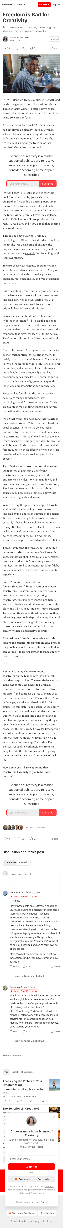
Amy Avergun (17, 892)
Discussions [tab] (27, 1072)
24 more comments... (14, 1055)
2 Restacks (40, 827)
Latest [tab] (14, 1072)
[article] (31, 1091)
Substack (15, 1221)
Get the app (47, 1213)
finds (55, 291)
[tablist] (17, 862)
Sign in (56, 4)
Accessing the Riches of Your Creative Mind (22, 1083)
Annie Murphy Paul (20, 37)
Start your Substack (23, 1213)
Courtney (15, 987)
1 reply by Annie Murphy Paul (28, 976)
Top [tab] (6, 1072)
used (31, 685)
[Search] (57, 1072)
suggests (33, 622)
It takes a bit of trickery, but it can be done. (23, 1091)
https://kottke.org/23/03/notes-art (29, 1011)
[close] (53, 1117)
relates (15, 197)
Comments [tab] (10, 862)
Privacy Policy (36, 1192)
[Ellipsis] (58, 892)
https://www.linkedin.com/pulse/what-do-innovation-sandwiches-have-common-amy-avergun (34, 957)
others (47, 291)
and (33, 291)
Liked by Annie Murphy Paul (25, 896)
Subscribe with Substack (34, 1179)
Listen (56, 39)
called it (30, 253)
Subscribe (44, 4)
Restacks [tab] (24, 862)
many (39, 291)
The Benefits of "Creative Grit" (23, 1108)
